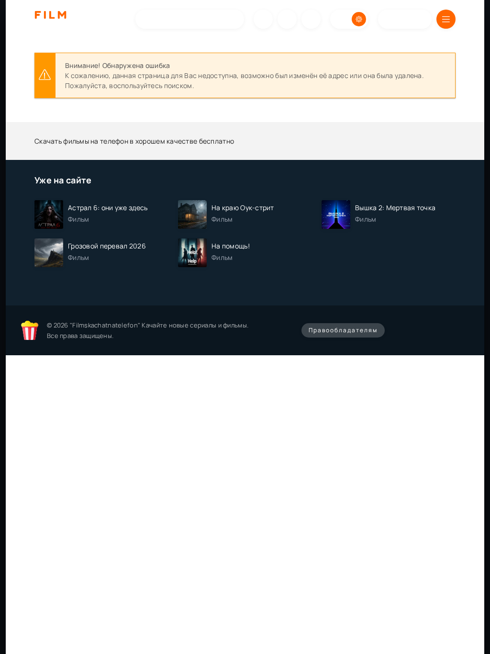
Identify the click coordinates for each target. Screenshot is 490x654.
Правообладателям (343, 330)
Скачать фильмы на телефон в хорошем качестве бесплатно (134, 141)
